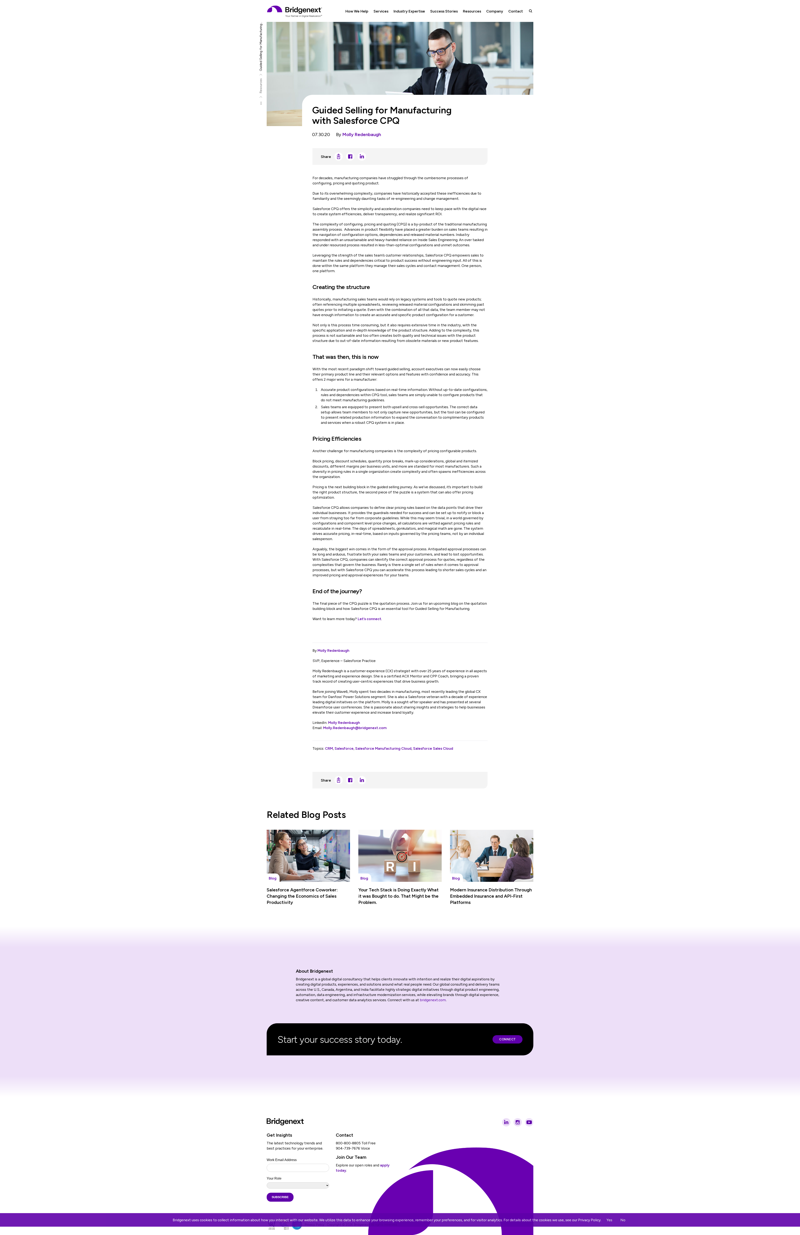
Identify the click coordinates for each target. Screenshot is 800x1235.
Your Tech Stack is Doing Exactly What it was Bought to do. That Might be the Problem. (398, 896)
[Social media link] (506, 1122)
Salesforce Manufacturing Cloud (383, 748)
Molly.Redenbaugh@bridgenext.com (355, 728)
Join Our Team (351, 1157)
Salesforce (344, 748)
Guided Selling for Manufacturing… (260, 46)
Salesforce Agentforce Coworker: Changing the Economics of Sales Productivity (302, 896)
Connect (507, 1039)
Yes (609, 1220)
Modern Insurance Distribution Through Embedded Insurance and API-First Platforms (491, 896)
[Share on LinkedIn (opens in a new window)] (362, 156)
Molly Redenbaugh (361, 134)
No (622, 1220)
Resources (260, 85)
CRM (329, 748)
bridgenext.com (433, 1000)
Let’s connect (369, 619)
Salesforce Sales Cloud (433, 748)
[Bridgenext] (295, 11)
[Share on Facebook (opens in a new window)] (350, 156)
